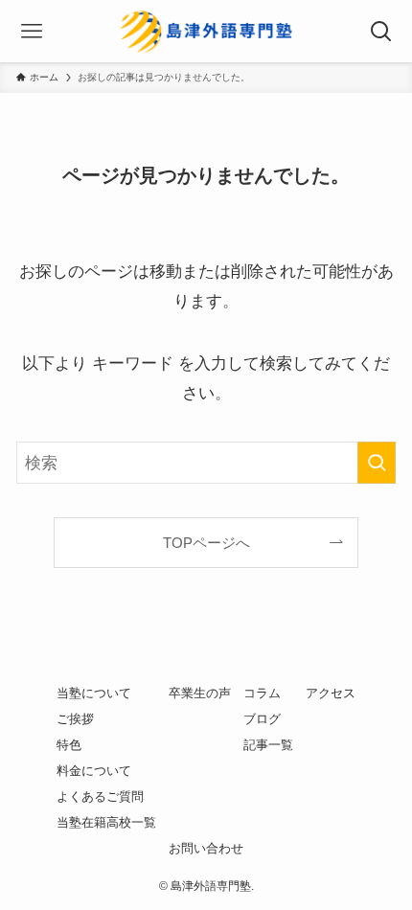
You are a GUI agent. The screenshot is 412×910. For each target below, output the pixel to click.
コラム (262, 693)
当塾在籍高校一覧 (106, 822)
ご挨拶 (75, 719)
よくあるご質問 (100, 796)
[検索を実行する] (376, 463)
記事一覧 (268, 745)
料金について (94, 770)
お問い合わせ (206, 848)
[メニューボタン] (31, 31)
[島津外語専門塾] (206, 31)
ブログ (262, 719)
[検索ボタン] (381, 31)
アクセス (330, 693)
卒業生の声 (200, 693)
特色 (69, 745)
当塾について (94, 693)
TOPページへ (206, 543)
